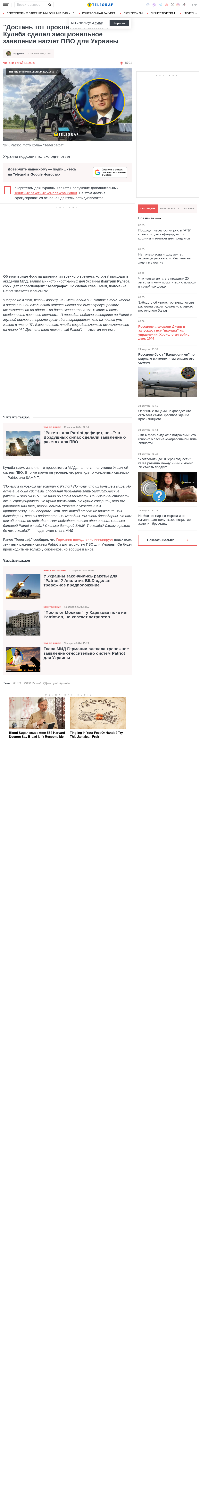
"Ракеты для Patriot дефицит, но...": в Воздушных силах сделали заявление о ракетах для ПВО (85, 437)
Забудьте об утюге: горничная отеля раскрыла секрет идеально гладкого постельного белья (166, 306)
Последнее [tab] (147, 208)
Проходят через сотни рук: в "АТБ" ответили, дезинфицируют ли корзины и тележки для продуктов (164, 234)
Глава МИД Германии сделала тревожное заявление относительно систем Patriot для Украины (86, 653)
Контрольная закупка (98, 13)
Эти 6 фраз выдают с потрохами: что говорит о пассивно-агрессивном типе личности (167, 439)
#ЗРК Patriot (32, 683)
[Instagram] (178, 5)
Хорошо (119, 23)
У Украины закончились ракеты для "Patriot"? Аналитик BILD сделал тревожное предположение (80, 580)
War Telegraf (52, 427)
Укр (194, 4)
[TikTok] (184, 5)
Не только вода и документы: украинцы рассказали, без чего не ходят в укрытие (164, 258)
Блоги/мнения (52, 607)
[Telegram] (160, 5)
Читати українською (19, 63)
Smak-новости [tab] (169, 208)
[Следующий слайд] (196, 13)
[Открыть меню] (6, 4)
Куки (98, 23)
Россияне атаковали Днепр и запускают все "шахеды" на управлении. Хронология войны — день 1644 (166, 332)
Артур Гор (18, 53)
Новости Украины (55, 570)
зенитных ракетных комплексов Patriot (45, 193)
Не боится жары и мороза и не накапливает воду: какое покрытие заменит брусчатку (164, 520)
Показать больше (160, 540)
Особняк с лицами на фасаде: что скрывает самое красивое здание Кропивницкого (164, 415)
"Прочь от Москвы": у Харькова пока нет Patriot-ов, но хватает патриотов (86, 614)
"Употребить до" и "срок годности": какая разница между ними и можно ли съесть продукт (165, 463)
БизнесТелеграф (163, 13)
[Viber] (154, 4)
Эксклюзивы (133, 13)
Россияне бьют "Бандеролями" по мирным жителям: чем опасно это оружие (166, 358)
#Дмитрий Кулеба (56, 683)
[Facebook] (148, 5)
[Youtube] (167, 5)
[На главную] (100, 4)
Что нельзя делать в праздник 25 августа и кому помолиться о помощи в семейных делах (167, 282)
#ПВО (16, 683)
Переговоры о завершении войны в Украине (40, 13)
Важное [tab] (189, 208)
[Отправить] (50, 5)
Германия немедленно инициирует (84, 539)
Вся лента (146, 218)
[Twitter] (172, 4)
